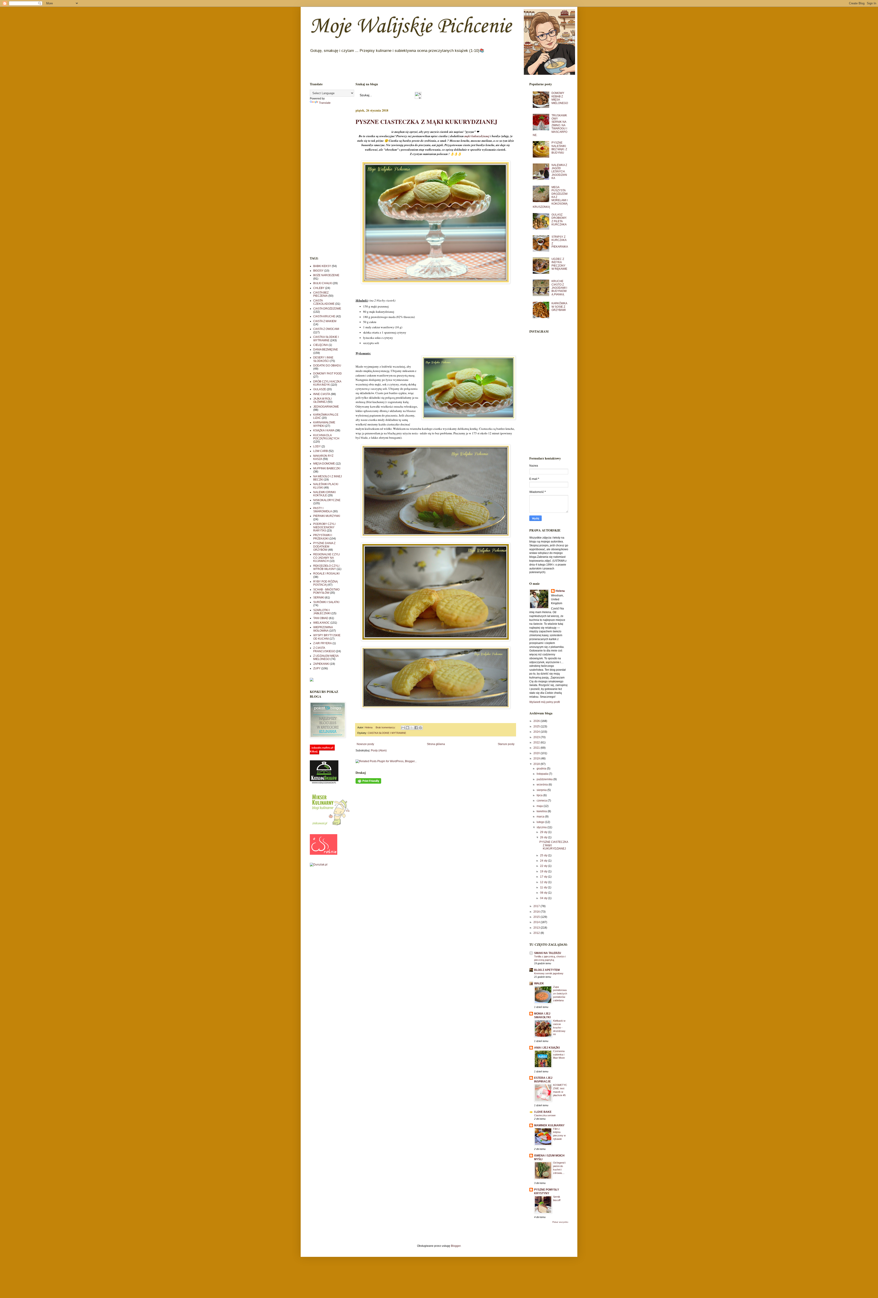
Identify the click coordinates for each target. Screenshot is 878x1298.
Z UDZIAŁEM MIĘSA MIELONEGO (325, 657)
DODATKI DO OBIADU (327, 365)
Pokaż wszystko (560, 1222)
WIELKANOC (321, 622)
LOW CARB (320, 451)
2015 (537, 917)
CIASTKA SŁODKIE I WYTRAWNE (387, 733)
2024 (537, 731)
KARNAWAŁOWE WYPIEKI (324, 424)
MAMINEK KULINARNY (549, 1125)
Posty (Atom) (379, 750)
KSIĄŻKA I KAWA (324, 430)
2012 (537, 933)
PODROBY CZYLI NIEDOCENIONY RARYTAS (324, 527)
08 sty (544, 892)
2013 (537, 927)
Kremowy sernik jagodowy (548, 973)
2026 (537, 721)
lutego (541, 822)
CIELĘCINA (320, 345)
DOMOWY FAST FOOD (327, 373)
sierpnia (542, 790)
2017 (537, 906)
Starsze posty (506, 744)
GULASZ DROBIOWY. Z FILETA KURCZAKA (559, 219)
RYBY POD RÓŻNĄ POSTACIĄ (325, 583)
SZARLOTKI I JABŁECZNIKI (322, 612)
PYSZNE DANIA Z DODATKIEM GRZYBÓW (324, 546)
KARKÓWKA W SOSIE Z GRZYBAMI (559, 307)
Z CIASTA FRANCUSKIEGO (324, 649)
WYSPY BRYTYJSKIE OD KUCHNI (326, 637)
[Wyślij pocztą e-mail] (403, 727)
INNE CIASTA (321, 394)
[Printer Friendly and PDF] (368, 782)
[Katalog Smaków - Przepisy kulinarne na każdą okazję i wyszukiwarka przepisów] (324, 783)
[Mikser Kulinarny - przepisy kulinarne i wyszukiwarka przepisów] (330, 825)
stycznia (542, 827)
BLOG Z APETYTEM (547, 970)
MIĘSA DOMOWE (324, 463)
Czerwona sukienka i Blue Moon (559, 1054)
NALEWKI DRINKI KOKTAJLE (324, 494)
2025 (537, 726)
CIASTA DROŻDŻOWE (327, 308)
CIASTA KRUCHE (324, 316)
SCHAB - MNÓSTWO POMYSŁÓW (326, 591)
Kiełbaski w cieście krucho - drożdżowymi (559, 1027)
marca (541, 816)
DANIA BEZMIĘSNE (325, 349)
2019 (537, 758)
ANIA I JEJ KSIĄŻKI (547, 1047)
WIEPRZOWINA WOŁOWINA (323, 629)
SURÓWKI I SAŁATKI (326, 602)
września (543, 784)
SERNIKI (318, 597)
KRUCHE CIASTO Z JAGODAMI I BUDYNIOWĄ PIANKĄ (559, 288)
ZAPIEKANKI (321, 663)
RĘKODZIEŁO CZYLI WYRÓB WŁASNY (326, 567)
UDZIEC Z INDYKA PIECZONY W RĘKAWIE (559, 263)
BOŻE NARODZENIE (326, 275)
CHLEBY (318, 288)
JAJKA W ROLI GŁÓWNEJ (322, 400)
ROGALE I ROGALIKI (326, 573)
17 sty (544, 876)
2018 (537, 764)
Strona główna (436, 744)
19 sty (544, 871)
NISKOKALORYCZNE (326, 500)
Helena (560, 591)
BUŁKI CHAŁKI (322, 283)
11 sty (544, 887)
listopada (543, 773)
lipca (540, 795)
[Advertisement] (326, 180)
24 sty (544, 860)
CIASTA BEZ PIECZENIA (321, 294)
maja (540, 806)
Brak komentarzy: (386, 727)
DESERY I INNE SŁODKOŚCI (323, 359)
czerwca (542, 800)
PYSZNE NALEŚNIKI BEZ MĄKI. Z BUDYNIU (559, 147)
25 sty (544, 855)
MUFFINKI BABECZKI (326, 468)
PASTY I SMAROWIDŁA (322, 510)
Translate (325, 102)
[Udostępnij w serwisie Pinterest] (420, 727)
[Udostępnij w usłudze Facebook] (416, 727)
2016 (537, 911)
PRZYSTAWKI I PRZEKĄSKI (322, 537)
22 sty (544, 866)
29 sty (544, 832)
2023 (537, 737)
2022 (537, 742)
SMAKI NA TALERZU (547, 953)
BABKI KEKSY (322, 266)
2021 (537, 747)
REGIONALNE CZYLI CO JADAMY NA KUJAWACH (326, 558)
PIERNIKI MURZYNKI (326, 516)
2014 (537, 922)
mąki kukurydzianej (477, 136)
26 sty (544, 837)
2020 (537, 753)
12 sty (544, 882)
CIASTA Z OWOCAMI (326, 329)
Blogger (455, 1245)
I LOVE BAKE (542, 1112)
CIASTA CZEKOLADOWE (324, 302)
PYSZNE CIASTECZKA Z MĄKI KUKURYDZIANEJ (426, 121)
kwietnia (542, 811)
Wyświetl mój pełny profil (544, 702)
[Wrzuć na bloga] (407, 727)
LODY (317, 446)
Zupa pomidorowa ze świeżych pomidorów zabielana (560, 994)
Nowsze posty (365, 744)
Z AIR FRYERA (322, 643)
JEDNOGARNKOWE (326, 406)
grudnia (542, 768)
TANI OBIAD (320, 618)
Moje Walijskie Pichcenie (410, 26)
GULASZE (319, 389)
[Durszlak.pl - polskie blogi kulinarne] (318, 864)
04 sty (544, 898)
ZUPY (317, 668)
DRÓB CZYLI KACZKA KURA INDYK (327, 383)
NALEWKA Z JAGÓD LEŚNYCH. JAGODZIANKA (559, 171)
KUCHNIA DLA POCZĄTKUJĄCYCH (326, 437)
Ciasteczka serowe (545, 1115)
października (545, 779)
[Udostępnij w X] (412, 727)
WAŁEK (539, 983)
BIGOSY (318, 270)
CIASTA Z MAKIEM (324, 321)
